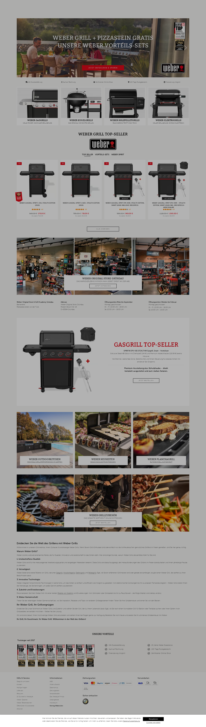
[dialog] (103, 721)
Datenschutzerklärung (131, 721)
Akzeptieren (153, 719)
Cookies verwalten (153, 723)
